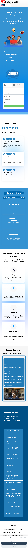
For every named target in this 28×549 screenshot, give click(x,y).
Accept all (14, 543)
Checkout (15, 105)
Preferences (14, 546)
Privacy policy (9, 541)
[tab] (7, 85)
